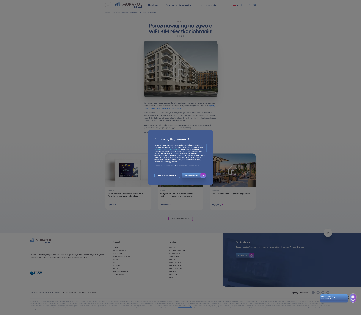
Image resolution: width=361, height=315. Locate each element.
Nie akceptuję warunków (167, 175)
